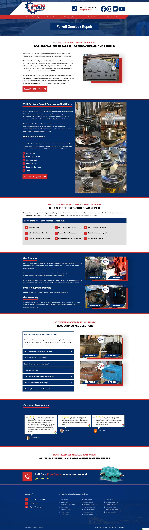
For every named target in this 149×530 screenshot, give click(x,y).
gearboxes (64, 53)
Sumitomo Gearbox (66, 509)
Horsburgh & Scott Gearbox (68, 504)
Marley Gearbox (65, 507)
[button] (104, 6)
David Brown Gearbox (89, 509)
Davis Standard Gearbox (112, 502)
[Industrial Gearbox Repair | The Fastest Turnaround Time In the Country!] (35, 8)
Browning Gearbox (88, 514)
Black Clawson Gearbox (112, 509)
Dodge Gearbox (65, 514)
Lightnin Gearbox (65, 502)
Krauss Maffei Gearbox (89, 507)
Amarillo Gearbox (88, 512)
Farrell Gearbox (65, 512)
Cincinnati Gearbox (111, 504)
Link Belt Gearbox (88, 502)
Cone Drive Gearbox (111, 512)
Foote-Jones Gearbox (111, 507)
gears (59, 53)
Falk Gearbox (64, 499)
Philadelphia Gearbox (89, 504)
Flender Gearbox (88, 499)
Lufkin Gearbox (110, 499)
